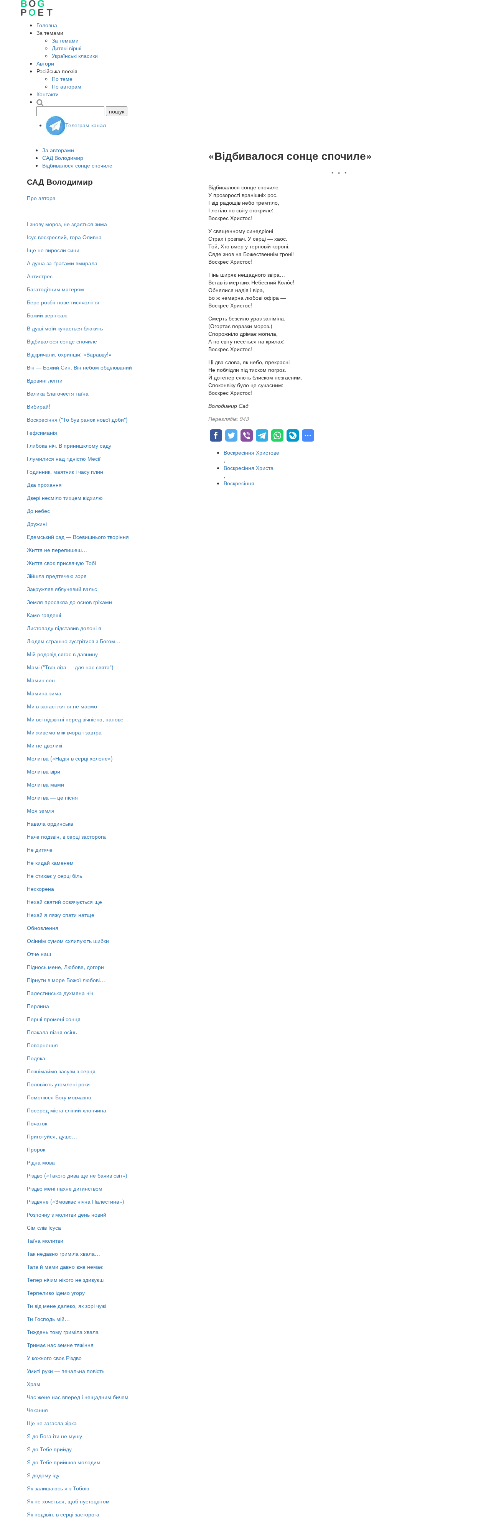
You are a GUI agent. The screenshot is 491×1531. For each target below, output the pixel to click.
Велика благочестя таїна (58, 393)
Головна (46, 25)
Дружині (37, 523)
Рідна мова (41, 1162)
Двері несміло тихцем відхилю (65, 497)
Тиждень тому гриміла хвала (63, 1332)
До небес (38, 510)
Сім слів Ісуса (44, 1227)
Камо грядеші (44, 615)
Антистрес (40, 276)
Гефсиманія (42, 432)
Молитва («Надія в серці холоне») (70, 758)
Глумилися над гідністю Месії (64, 458)
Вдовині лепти (45, 380)
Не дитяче (40, 849)
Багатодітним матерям (55, 289)
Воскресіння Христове (251, 452)
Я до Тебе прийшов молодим (64, 1462)
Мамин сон (41, 680)
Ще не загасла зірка (52, 1423)
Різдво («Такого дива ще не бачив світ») (77, 1175)
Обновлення (42, 927)
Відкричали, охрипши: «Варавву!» (69, 354)
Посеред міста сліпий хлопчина (66, 1110)
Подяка (36, 1058)
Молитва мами (45, 784)
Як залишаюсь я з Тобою (58, 1488)
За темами (65, 40)
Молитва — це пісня (52, 797)
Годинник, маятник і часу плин (65, 471)
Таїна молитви (45, 1240)
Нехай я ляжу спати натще (60, 914)
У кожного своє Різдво (54, 1358)
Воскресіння (239, 483)
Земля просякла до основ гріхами (69, 602)
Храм (33, 1384)
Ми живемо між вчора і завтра (64, 732)
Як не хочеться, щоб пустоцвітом (68, 1501)
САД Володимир (62, 157)
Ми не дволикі (44, 745)
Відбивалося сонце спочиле (77, 165)
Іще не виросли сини (53, 250)
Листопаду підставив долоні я (64, 628)
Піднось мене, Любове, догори (65, 967)
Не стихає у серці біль (54, 875)
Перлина (38, 1006)
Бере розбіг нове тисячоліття (63, 302)
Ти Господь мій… (48, 1318)
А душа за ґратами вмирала (62, 263)
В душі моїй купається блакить (65, 328)
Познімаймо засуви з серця (61, 1071)
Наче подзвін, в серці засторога (66, 836)
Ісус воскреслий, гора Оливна (64, 237)
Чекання (37, 1410)
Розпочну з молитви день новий (66, 1214)
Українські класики (75, 55)
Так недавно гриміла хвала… (63, 1253)
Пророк (36, 1149)
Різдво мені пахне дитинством (64, 1188)
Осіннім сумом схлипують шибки (68, 941)
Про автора (41, 198)
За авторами (58, 150)
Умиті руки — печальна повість (65, 1371)
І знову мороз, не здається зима (67, 224)
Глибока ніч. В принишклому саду (69, 445)
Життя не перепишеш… (57, 550)
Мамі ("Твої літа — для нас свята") (70, 667)
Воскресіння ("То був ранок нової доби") (77, 419)
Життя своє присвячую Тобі (61, 563)
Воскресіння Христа (249, 467)
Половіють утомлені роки (58, 1084)
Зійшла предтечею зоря (57, 576)
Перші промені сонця (54, 1019)
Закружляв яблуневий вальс (62, 589)
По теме (62, 78)
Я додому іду (43, 1475)
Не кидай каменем (50, 862)
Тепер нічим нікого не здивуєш (65, 1279)
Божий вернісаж (47, 315)
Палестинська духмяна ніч (60, 993)
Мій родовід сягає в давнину (62, 654)
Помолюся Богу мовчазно (59, 1097)
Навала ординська (50, 823)
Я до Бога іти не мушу (54, 1436)
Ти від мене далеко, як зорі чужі (66, 1305)
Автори (45, 63)
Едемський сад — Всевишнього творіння (78, 536)
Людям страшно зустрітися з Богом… (73, 641)
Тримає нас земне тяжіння (60, 1345)
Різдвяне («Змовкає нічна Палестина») (75, 1201)
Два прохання (44, 484)
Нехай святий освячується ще (64, 901)
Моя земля (40, 810)
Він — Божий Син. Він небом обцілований (79, 367)
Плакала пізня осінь (52, 1032)
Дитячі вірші (66, 48)
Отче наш (39, 954)
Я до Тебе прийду (49, 1449)
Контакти (47, 94)
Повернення (42, 1045)
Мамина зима (44, 693)
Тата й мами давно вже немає (65, 1266)
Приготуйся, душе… (52, 1136)
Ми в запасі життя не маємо (62, 706)
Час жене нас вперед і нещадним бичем (78, 1397)
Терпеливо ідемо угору (56, 1292)
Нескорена (40, 888)
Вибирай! (38, 406)
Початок (37, 1123)
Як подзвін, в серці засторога (63, 1514)
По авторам (66, 86)
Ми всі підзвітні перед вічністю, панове (75, 719)
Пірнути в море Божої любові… (66, 980)
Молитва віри (43, 771)
